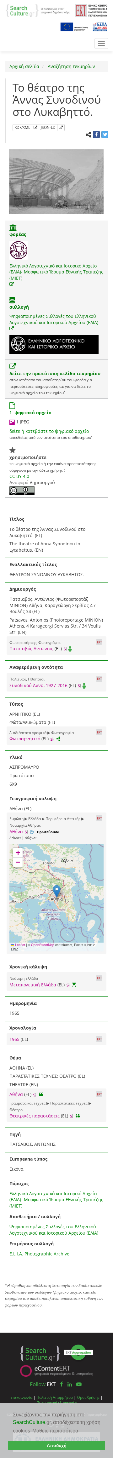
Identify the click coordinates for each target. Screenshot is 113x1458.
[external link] (11, 284)
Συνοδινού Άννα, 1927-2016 (38, 685)
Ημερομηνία (23, 1003)
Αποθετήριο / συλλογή (35, 1217)
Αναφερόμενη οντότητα (36, 667)
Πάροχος (19, 1183)
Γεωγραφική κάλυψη (32, 798)
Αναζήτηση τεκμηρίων (70, 66)
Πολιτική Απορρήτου (54, 1397)
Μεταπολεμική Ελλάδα (32, 985)
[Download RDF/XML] (35, 127)
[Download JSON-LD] (61, 127)
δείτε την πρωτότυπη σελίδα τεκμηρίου (54, 373)
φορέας (17, 234)
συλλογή (19, 307)
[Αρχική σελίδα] (38, 10)
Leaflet (19, 945)
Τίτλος (16, 519)
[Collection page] (12, 301)
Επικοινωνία (21, 1397)
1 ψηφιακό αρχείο (30, 413)
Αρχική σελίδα (24, 66)
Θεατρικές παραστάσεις (34, 1116)
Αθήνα (16, 832)
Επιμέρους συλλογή (31, 1244)
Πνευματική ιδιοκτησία (56, 1402)
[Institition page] (13, 228)
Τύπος (16, 704)
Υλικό (16, 757)
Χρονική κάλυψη (28, 967)
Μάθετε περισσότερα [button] (55, 1430)
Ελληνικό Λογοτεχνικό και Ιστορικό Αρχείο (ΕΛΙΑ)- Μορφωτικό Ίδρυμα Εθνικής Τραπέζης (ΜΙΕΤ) (56, 272)
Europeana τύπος (28, 1159)
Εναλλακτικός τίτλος (33, 564)
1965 (15, 1039)
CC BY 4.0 (19, 476)
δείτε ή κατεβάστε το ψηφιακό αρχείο (49, 431)
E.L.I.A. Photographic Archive (39, 1254)
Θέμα (15, 1058)
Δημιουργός (22, 589)
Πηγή (15, 1134)
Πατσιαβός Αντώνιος (31, 649)
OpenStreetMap (42, 945)
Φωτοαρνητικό (24, 739)
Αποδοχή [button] (57, 1445)
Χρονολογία (22, 1028)
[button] (57, 891)
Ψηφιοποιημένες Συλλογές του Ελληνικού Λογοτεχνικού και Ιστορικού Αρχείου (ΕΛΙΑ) (53, 319)
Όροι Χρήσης (88, 1397)
